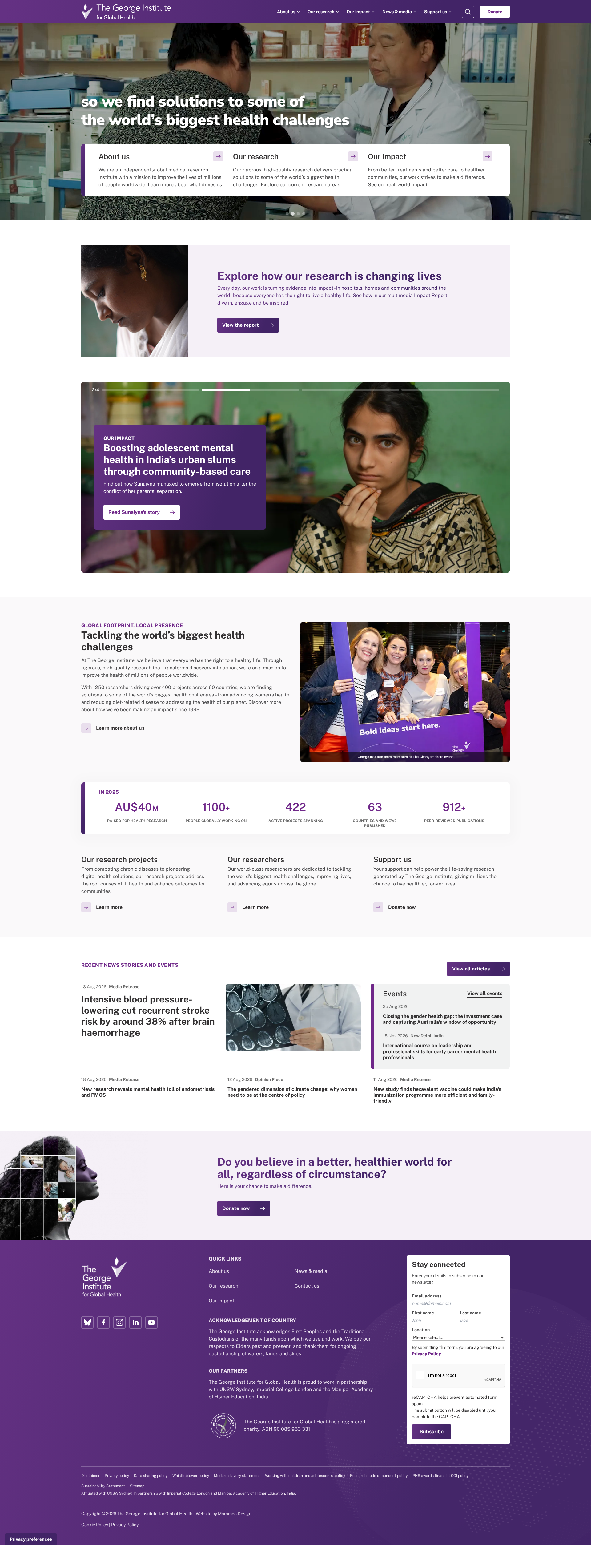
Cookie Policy (94, 1524)
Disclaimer (90, 1476)
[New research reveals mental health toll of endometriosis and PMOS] (149, 1087)
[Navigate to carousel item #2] (250, 390)
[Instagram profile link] (119, 1322)
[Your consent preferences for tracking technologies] (31, 1539)
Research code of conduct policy (379, 1476)
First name (423, 1312)
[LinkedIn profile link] (135, 1322)
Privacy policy (117, 1476)
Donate (495, 11)
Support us (435, 11)
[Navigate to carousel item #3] (350, 390)
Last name (470, 1312)
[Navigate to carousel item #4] (450, 390)
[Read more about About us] (161, 169)
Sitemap (137, 1486)
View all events (484, 993)
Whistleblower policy (190, 1476)
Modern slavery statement (237, 1476)
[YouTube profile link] (151, 1322)
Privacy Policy (125, 1524)
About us (286, 11)
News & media (397, 11)
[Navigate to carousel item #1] (150, 390)
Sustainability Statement (103, 1486)
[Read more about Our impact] (430, 169)
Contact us (307, 1286)
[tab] (287, 213)
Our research (321, 11)
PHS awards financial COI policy (440, 1476)
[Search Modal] (468, 12)
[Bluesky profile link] (87, 1322)
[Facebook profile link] (103, 1322)
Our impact (358, 11)
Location (421, 1329)
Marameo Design (234, 1513)
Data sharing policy (150, 1476)
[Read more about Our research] (295, 169)
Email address (426, 1295)
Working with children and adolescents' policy (305, 1476)
